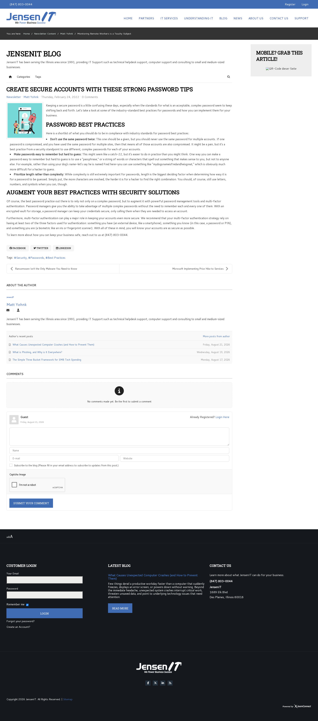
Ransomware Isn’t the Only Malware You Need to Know (46, 268)
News (238, 18)
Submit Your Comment (31, 503)
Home (128, 18)
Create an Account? (18, 627)
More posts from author (216, 336)
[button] (228, 76)
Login (305, 4)
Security (21, 258)
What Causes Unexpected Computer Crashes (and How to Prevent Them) (153, 576)
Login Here (222, 417)
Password (12, 588)
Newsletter (13, 96)
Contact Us (279, 18)
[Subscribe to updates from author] (7, 310)
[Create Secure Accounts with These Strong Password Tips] (24, 120)
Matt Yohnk (31, 97)
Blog (223, 18)
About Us (255, 18)
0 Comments (90, 97)
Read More (120, 608)
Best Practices (56, 258)
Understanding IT (198, 18)
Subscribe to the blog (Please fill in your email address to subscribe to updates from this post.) (66, 465)
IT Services (169, 18)
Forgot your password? (20, 621)
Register (290, 4)
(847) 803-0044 (21, 4)
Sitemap (68, 699)
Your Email (12, 573)
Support (301, 18)
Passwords (37, 258)
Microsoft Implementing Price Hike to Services (198, 268)
